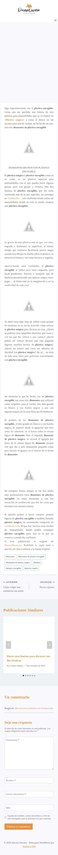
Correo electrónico (16, 794)
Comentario (12, 740)
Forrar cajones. (47, 584)
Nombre (11, 780)
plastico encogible (13, 568)
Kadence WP (29, 846)
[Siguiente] (49, 645)
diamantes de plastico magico (18, 562)
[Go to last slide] (8, 645)
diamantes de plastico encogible (31, 557)
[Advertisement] (29, 53)
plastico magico (31, 568)
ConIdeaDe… (14, 198)
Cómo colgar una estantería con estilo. (13, 586)
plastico (37, 562)
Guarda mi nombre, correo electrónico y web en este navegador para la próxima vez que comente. (29, 817)
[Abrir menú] (55, 20)
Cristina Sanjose (16, 666)
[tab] (23, 675)
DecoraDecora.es (13, 545)
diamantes (10, 557)
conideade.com (12, 526)
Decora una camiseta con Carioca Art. (34, 708)
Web (8, 807)
